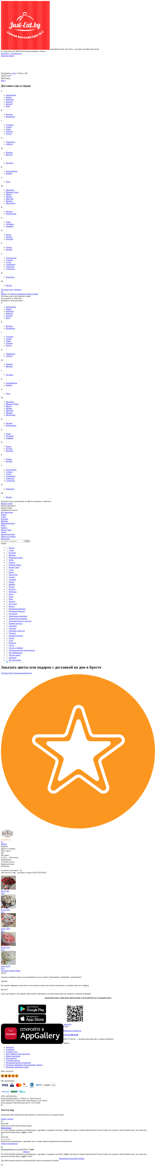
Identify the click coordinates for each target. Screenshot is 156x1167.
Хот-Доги (13, 604)
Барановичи (11, 95)
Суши (11, 550)
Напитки (12, 643)
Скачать (10, 1119)
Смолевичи (10, 264)
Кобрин (9, 173)
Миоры (9, 197)
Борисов (9, 102)
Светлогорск (11, 258)
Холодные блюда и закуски (20, 621)
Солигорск (10, 269)
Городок (9, 131)
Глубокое (9, 125)
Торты (11, 638)
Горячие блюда (15, 565)
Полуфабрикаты (15, 653)
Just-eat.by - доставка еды (11, 53)
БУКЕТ (4, 844)
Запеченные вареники (18, 616)
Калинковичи (11, 171)
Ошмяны (9, 226)
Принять (62, 1158)
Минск (9, 194)
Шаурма (12, 555)
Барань (9, 97)
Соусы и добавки (16, 648)
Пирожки (13, 626)
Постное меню (15, 660)
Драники (12, 579)
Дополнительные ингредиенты (22, 650)
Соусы (11, 645)
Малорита (10, 190)
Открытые (5, 673)
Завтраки (12, 658)
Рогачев (9, 250)
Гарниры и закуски (17, 631)
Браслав (9, 104)
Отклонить (70, 1158)
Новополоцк (11, 214)
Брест (8, 106)
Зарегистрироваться (18, 294)
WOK (11, 560)
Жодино (9, 155)
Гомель (9, 127)
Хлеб (11, 640)
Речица (9, 247)
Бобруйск (10, 99)
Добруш (9, 144)
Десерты (12, 633)
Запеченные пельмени (18, 619)
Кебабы (12, 584)
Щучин (9, 285)
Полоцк (9, 237)
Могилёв (9, 199)
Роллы (11, 587)
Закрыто (18, 290)
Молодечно (10, 203)
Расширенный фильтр (23, 673)
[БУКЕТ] (78, 834)
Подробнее (79, 1158)
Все (11, 673)
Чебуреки (13, 592)
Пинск (8, 235)
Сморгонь (10, 267)
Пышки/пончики (16, 636)
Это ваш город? (7, 290)
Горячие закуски (15, 623)
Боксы (11, 572)
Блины (11, 606)
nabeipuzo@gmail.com (72, 1031)
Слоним (9, 260)
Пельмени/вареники (17, 609)
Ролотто (12, 589)
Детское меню (14, 655)
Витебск (9, 114)
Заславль (9, 163)
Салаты (12, 577)
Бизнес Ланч (14, 567)
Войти (3, 294)
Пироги (12, 562)
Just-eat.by (67, 1024)
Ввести (26, 1152)
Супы (11, 570)
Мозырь (9, 201)
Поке (11, 599)
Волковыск (10, 117)
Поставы (9, 239)
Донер (11, 582)
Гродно (9, 134)
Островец (10, 224)
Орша (8, 222)
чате (14, 73)
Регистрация (33, 294)
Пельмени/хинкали (17, 611)
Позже (3, 1119)
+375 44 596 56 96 (70, 1035)
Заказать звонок (7, 56)
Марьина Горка (12, 192)
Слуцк (8, 262)
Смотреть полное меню (10, 971)
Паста (11, 594)
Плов (11, 597)
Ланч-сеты (13, 575)
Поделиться (6, 1128)
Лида (8, 182)
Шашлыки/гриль (16, 558)
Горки (8, 129)
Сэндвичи (13, 614)
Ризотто (12, 601)
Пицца (11, 548)
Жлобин (9, 152)
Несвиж (9, 211)
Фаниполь (10, 277)
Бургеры (12, 553)
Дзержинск (10, 142)
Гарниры (12, 628)
